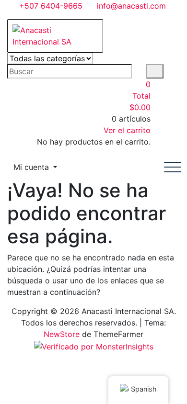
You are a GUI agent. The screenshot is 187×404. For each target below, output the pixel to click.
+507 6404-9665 (49, 6)
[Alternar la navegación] (172, 167)
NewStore (62, 334)
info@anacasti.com (130, 6)
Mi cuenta (32, 167)
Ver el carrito (127, 130)
